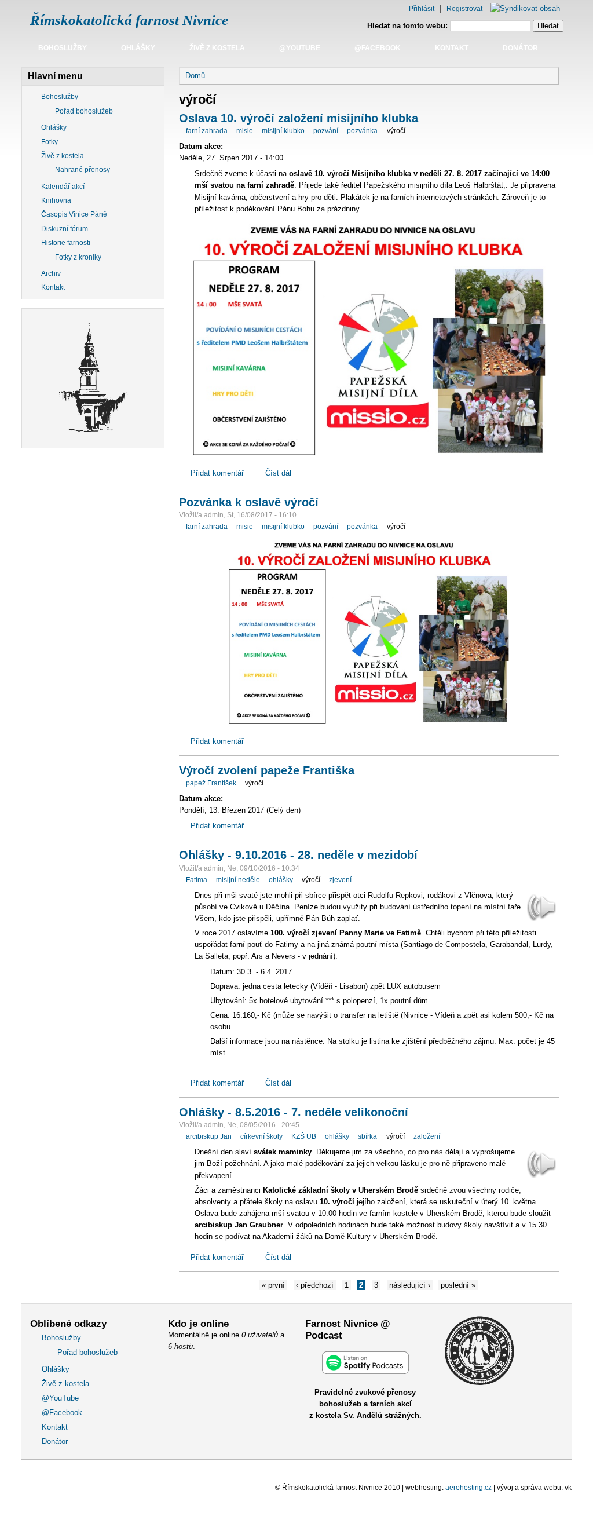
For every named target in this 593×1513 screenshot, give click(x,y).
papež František (211, 783)
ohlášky (281, 880)
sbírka (367, 1136)
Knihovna (56, 200)
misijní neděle (238, 880)
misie (244, 131)
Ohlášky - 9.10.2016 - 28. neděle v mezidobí (298, 855)
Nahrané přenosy (82, 170)
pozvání (325, 131)
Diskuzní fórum (64, 229)
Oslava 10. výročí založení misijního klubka (298, 118)
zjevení (340, 880)
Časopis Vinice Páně (74, 214)
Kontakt (451, 48)
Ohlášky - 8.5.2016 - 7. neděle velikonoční (293, 1112)
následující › (409, 1285)
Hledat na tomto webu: (408, 25)
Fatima (196, 880)
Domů (195, 75)
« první (273, 1285)
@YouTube (299, 48)
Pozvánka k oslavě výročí (249, 502)
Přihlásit (421, 9)
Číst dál (278, 473)
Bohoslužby (62, 48)
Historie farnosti (65, 243)
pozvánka (362, 131)
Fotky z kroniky (78, 257)
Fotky (49, 142)
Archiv (51, 273)
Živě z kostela (217, 48)
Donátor (520, 48)
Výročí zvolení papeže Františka (266, 770)
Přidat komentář (217, 473)
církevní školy (261, 1136)
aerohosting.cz (468, 1487)
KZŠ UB (303, 1136)
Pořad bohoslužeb (84, 111)
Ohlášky (138, 48)
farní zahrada (207, 131)
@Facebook (377, 48)
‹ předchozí (315, 1285)
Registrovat (464, 9)
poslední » (458, 1285)
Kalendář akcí (63, 186)
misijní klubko (283, 131)
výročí (396, 131)
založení (426, 1136)
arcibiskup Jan (209, 1136)
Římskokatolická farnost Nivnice (129, 20)
